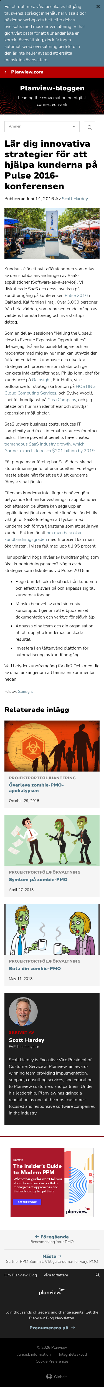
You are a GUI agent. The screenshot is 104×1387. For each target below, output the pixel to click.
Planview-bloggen (52, 88)
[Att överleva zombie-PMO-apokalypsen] (52, 746)
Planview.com (27, 72)
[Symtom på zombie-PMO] (52, 840)
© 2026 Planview (52, 1347)
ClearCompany (61, 400)
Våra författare (56, 1275)
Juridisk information (34, 1354)
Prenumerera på (52, 1328)
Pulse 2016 (76, 295)
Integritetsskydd (73, 1354)
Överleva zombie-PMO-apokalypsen (42, 784)
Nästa (52, 1259)
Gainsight (41, 380)
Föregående (52, 1239)
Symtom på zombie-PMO (44, 876)
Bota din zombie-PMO (44, 965)
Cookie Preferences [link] (52, 1361)
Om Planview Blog (20, 1275)
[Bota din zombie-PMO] (52, 929)
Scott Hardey (75, 199)
